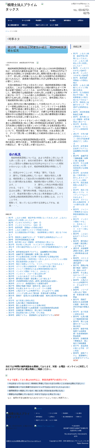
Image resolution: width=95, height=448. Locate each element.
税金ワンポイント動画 (42, 25)
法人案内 (52, 20)
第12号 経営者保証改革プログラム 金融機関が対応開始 (32, 252)
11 (81, 139)
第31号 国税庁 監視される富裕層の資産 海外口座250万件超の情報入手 (81, 304)
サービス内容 (26, 20)
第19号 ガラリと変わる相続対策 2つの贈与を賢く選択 (32, 266)
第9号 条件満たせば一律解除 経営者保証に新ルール (31, 242)
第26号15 (28, 283)
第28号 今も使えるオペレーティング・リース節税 (29, 288)
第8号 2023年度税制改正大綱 (21, 240)
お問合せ (80, 20)
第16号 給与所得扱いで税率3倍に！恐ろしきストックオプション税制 (37, 259)
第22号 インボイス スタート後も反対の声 (27, 274)
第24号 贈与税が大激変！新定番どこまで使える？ (29, 279)
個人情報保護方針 (13, 25)
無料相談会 (67, 20)
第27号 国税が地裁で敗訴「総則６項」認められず (29, 286)
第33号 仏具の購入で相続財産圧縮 (23, 303)
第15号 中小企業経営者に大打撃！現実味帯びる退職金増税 (33, 257)
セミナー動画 (54, 25)
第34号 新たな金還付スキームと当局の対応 (27, 305)
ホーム (10, 20)
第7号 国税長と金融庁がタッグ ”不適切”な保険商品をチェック (35, 237)
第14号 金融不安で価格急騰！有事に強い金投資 (28, 254)
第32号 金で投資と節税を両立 (21, 301)
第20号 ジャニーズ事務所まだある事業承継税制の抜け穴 (32, 269)
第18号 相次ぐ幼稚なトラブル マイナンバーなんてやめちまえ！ (36, 264)
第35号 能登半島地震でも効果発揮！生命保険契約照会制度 (33, 308)
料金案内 (38, 20)
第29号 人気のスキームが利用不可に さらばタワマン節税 (33, 291)
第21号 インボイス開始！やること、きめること (28, 271)
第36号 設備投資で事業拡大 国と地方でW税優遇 (29, 310)
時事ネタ (24, 25)
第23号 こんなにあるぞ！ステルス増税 (25, 276)
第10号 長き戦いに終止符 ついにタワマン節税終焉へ (31, 245)
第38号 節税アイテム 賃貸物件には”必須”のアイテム (31, 315)
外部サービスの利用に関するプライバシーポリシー (23, 441)
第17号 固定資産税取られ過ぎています (25, 262)
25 (32, 281)
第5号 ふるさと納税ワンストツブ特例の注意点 (28, 230)
